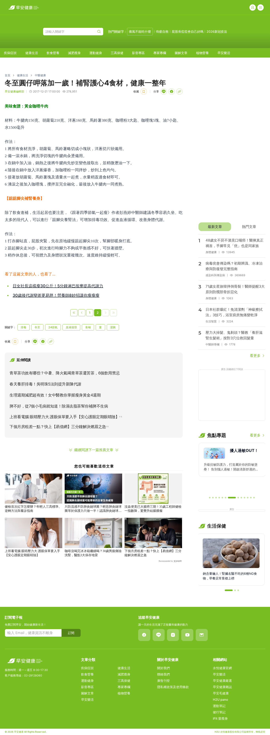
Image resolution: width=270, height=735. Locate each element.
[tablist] (231, 226)
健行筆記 (219, 712)
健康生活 (31, 53)
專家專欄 (159, 53)
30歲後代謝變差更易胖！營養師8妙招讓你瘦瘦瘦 (56, 295)
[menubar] (117, 53)
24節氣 (53, 327)
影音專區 (138, 53)
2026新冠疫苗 (217, 32)
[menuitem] (10, 53)
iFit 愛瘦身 (220, 718)
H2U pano (220, 699)
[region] (231, 468)
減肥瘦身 (74, 53)
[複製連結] (179, 91)
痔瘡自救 (162, 32)
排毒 (23, 327)
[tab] (214, 226)
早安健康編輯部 (14, 91)
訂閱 (71, 633)
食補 (88, 327)
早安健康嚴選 (222, 681)
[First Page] (73, 312)
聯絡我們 (163, 674)
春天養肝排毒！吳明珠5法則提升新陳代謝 (45, 384)
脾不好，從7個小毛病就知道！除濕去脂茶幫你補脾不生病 (58, 406)
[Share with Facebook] (171, 91)
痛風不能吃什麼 (140, 32)
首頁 (7, 75)
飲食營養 (53, 53)
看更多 (255, 356)
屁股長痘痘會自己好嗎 (187, 32)
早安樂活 (223, 53)
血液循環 (71, 327)
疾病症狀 (10, 53)
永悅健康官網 (222, 668)
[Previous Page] (81, 312)
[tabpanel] (231, 296)
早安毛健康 (221, 693)
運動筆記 (219, 706)
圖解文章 (181, 53)
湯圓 (113, 327)
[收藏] (144, 91)
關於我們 (163, 668)
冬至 (37, 327)
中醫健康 (40, 75)
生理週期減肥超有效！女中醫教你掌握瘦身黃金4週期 (55, 395)
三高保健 (117, 53)
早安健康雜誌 (222, 687)
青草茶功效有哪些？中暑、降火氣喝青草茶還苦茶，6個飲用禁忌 (64, 373)
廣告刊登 (163, 681)
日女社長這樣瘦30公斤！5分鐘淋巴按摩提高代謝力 (58, 286)
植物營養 (202, 53)
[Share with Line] (163, 91)
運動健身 (95, 53)
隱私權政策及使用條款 (173, 687)
